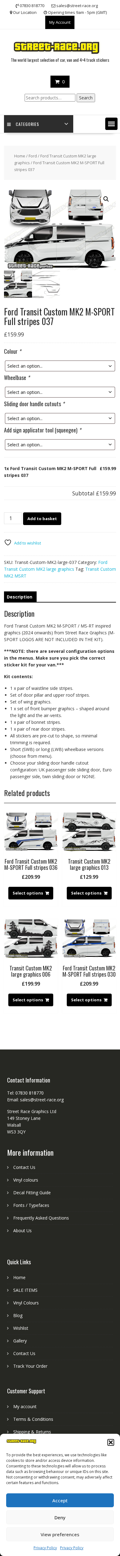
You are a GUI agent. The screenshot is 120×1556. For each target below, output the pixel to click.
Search (86, 98)
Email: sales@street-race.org (35, 1100)
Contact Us (24, 1167)
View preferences (60, 1534)
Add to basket (42, 518)
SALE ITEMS (25, 1290)
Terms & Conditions (33, 1419)
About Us (22, 1230)
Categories (27, 124)
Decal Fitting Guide (32, 1192)
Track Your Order (30, 1366)
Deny (60, 1517)
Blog (17, 1315)
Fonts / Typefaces (31, 1205)
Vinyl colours (25, 1180)
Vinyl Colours (26, 1303)
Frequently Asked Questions (41, 1218)
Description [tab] (19, 597)
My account (25, 1406)
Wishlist (20, 1328)
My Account (59, 22)
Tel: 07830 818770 (25, 1093)
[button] (111, 1442)
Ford (33, 156)
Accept (60, 1500)
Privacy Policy (45, 1547)
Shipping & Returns (32, 1432)
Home (19, 156)
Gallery (20, 1341)
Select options (28, 893)
